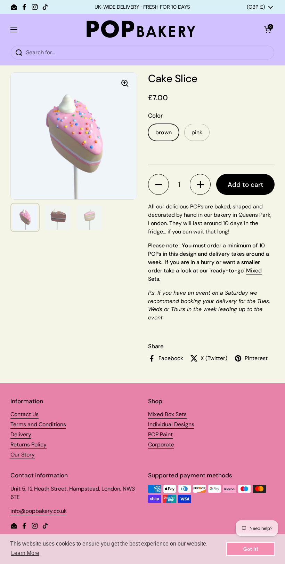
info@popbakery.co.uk (38, 511)
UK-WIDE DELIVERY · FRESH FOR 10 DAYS (142, 7)
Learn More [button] (25, 553)
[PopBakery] (140, 29)
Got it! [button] (250, 549)
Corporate (161, 444)
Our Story (22, 454)
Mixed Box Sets (167, 414)
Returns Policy (28, 444)
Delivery (20, 434)
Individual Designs (171, 424)
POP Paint (160, 434)
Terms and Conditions (38, 424)
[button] (158, 184)
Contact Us (24, 414)
